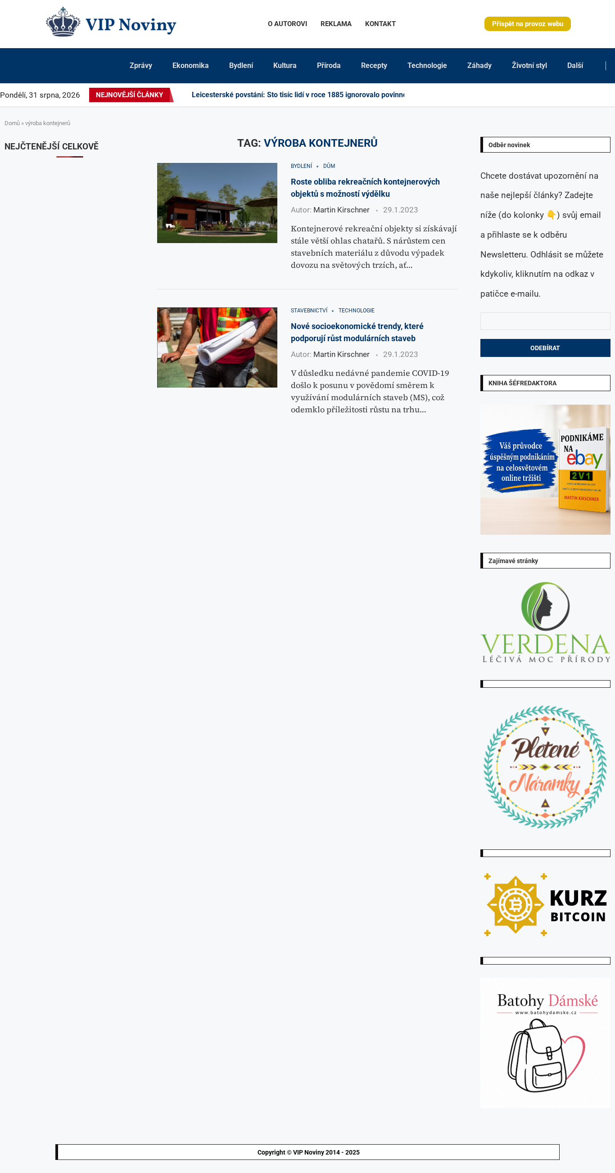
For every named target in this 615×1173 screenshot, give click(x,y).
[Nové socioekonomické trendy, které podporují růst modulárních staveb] (217, 347)
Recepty (374, 65)
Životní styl (529, 65)
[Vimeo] (596, 95)
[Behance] (555, 95)
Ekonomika (190, 65)
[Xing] (603, 95)
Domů (12, 123)
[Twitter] (528, 95)
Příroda (329, 65)
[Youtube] (566, 95)
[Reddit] (614, 95)
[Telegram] (609, 95)
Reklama (336, 24)
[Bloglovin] (577, 95)
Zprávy (141, 65)
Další (575, 65)
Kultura (285, 65)
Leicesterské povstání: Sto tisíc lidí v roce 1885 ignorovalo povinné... (303, 94)
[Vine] (582, 95)
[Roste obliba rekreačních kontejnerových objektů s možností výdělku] (217, 203)
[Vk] (571, 95)
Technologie (427, 65)
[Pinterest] (539, 95)
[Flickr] (550, 95)
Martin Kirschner (341, 209)
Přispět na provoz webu (527, 24)
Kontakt (380, 24)
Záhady (479, 65)
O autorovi (287, 24)
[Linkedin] (544, 95)
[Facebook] (521, 95)
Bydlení (241, 65)
